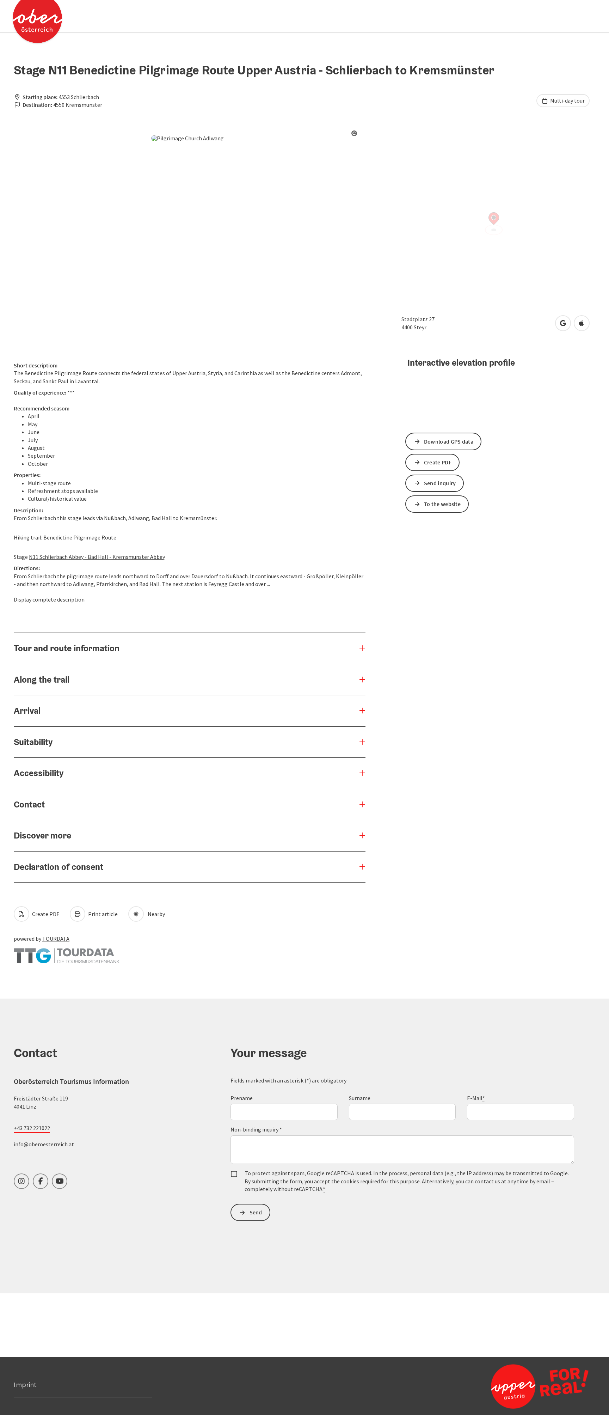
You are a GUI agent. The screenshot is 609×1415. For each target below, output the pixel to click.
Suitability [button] (33, 742)
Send (256, 1212)
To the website (442, 503)
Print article (102, 913)
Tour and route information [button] (66, 648)
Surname (359, 1098)
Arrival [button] (27, 710)
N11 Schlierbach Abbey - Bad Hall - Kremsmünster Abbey (97, 556)
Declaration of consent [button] (58, 866)
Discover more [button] (42, 835)
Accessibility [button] (38, 773)
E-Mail (476, 1098)
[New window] (66, 952)
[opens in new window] (523, 1386)
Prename (241, 1098)
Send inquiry (440, 483)
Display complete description (49, 599)
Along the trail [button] (41, 679)
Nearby (155, 913)
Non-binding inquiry (256, 1129)
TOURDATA (55, 938)
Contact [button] (29, 804)
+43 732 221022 (32, 1128)
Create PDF (45, 913)
